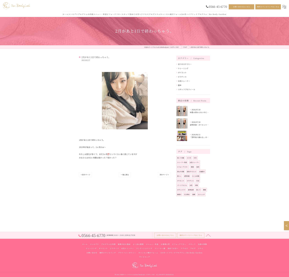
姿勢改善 (187, 176)
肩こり (198, 190)
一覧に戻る (125, 174)
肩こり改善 (180, 158)
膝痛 (192, 167)
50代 (195, 158)
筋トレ (179, 176)
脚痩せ (179, 194)
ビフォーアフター (182, 167)
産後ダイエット (191, 171)
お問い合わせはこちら (241, 7)
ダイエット (182, 72)
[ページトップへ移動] (208, 235)
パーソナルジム (182, 185)
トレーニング (183, 68)
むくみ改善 (195, 176)
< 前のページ (85, 174)
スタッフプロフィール (186, 89)
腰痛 (204, 190)
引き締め (187, 194)
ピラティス (182, 76)
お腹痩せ (202, 171)
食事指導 (191, 190)
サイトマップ (144, 257)
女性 (191, 185)
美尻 (197, 167)
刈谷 (197, 181)
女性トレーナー (184, 81)
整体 (179, 85)
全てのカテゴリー (185, 64)
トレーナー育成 (182, 162)
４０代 (189, 158)
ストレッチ (201, 194)
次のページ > (164, 174)
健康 (193, 194)
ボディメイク (181, 190)
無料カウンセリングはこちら (268, 7)
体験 (196, 185)
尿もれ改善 (180, 171)
